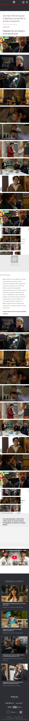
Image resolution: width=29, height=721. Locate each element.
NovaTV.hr (15, 2)
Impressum (9, 716)
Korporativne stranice (21, 719)
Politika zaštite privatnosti (14, 718)
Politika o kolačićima (7, 719)
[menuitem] (23, 2)
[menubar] (23, 2)
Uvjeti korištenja (18, 716)
